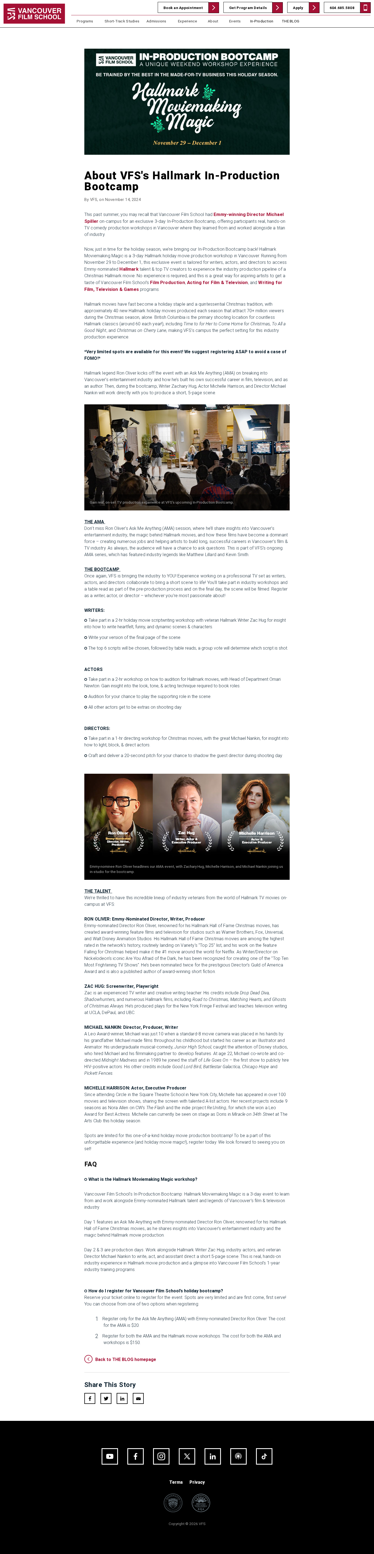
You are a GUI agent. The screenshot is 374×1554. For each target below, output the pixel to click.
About (213, 21)
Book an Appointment (183, 7)
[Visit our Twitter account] (187, 1456)
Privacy (197, 1482)
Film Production (167, 282)
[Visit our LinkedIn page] (213, 1456)
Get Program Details (248, 7)
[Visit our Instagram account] (161, 1456)
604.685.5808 (342, 7)
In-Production (262, 21)
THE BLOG (290, 21)
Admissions (156, 21)
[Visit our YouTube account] (110, 1456)
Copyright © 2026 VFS (187, 1523)
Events (235, 21)
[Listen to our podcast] (238, 1456)
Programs (85, 21)
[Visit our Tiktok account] (264, 1456)
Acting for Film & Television (217, 282)
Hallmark (128, 269)
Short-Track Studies (122, 21)
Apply (298, 7)
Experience (187, 21)
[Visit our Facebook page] (135, 1456)
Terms (176, 1482)
